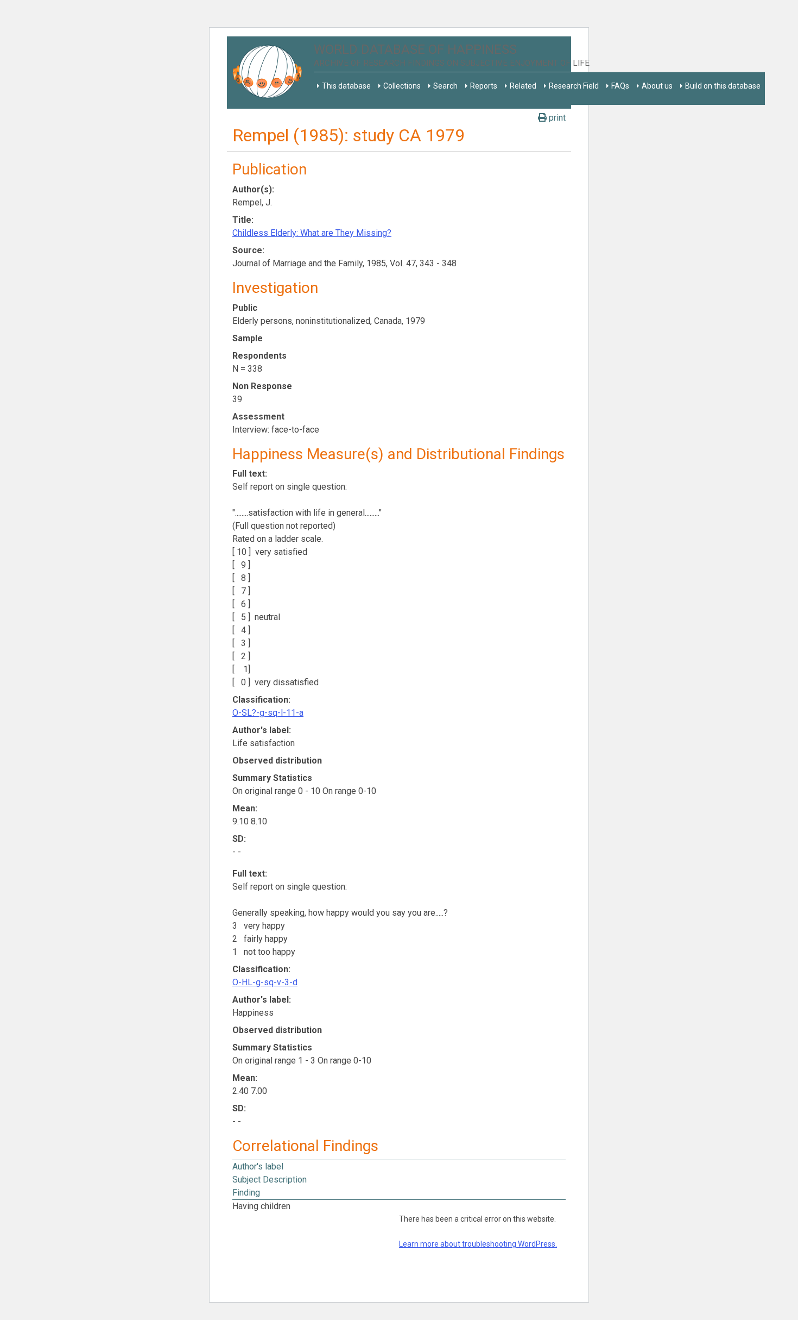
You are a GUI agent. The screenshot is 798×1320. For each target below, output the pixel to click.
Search (445, 86)
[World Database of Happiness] (270, 72)
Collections (402, 86)
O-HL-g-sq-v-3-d (264, 982)
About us (657, 86)
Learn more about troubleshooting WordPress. (478, 1244)
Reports (483, 86)
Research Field (574, 86)
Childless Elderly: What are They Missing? (311, 233)
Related (523, 86)
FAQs (620, 86)
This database (346, 86)
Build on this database (723, 86)
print (556, 117)
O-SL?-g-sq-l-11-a (267, 713)
